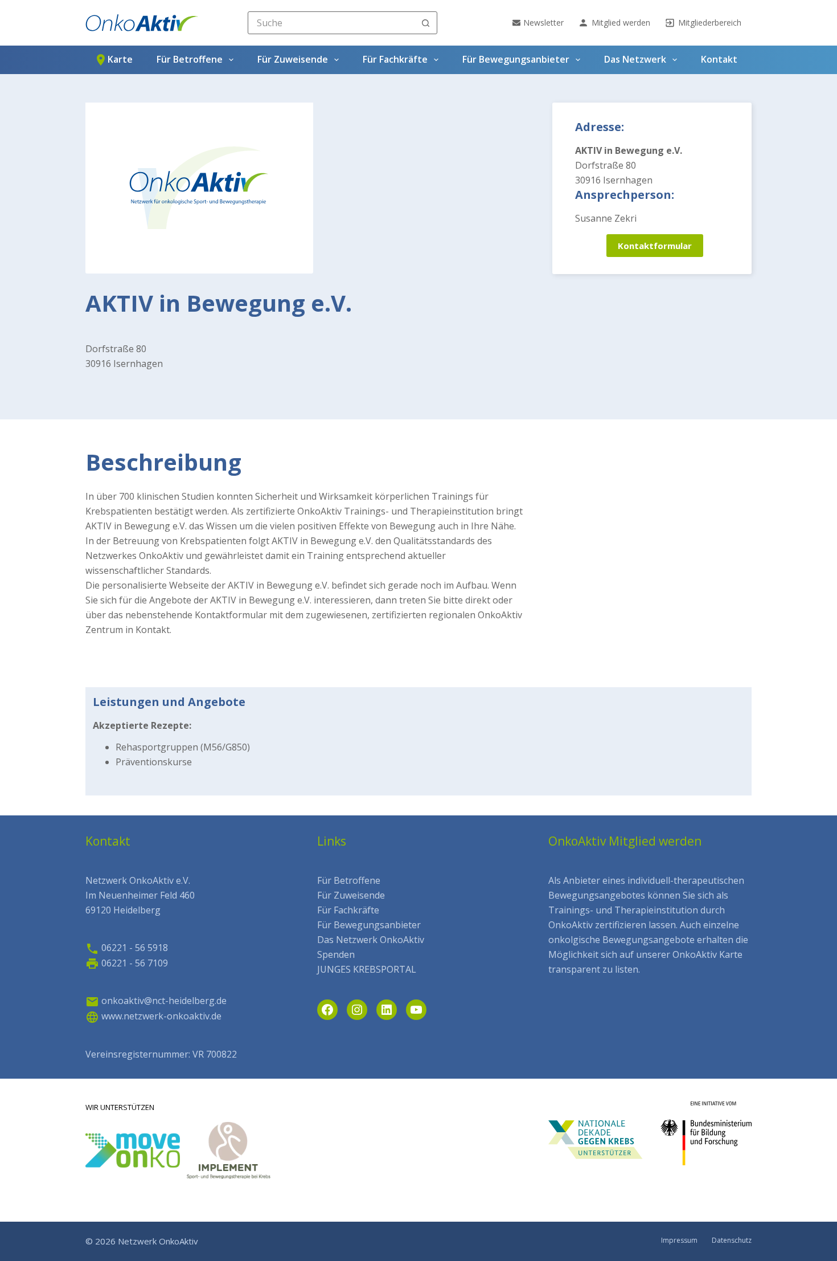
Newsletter (543, 22)
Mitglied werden (621, 22)
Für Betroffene (190, 59)
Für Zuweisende (292, 59)
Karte (120, 59)
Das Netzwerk (635, 59)
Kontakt (719, 59)
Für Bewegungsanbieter (515, 59)
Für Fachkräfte (395, 59)
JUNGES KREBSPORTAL (366, 969)
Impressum (679, 1240)
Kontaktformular (655, 245)
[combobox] (331, 22)
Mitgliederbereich (709, 22)
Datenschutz (732, 1240)
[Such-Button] (426, 23)
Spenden (336, 954)
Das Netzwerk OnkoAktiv (370, 939)
